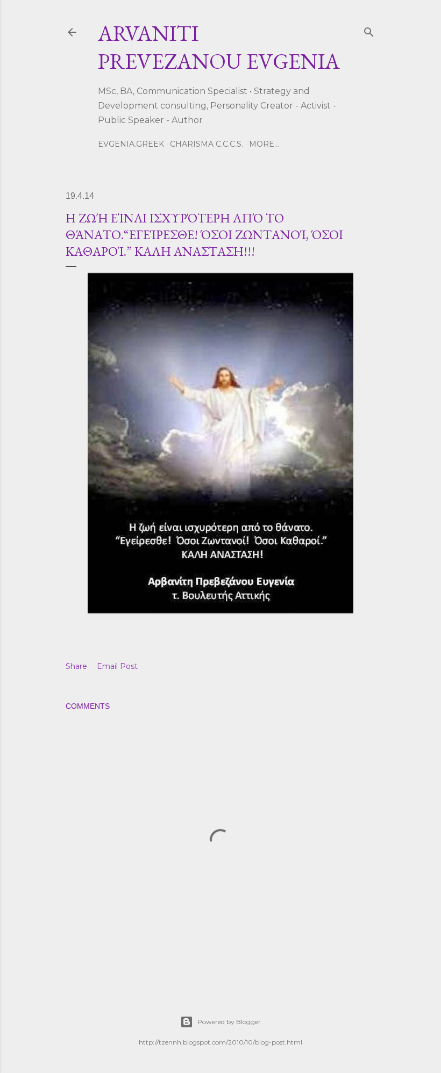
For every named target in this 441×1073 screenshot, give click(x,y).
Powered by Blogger (229, 1022)
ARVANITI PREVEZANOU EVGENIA (219, 47)
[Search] (368, 29)
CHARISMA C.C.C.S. (206, 144)
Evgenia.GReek (131, 144)
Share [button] (76, 666)
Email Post (117, 666)
